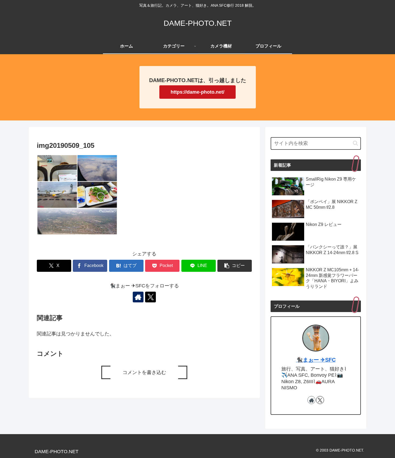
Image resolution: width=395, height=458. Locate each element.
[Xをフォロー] (150, 297)
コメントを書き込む (144, 372)
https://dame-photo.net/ (197, 92)
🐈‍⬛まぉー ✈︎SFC (316, 360)
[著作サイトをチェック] (138, 297)
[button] (234, 266)
